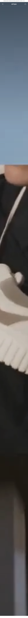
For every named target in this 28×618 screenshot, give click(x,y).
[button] (3, 4)
